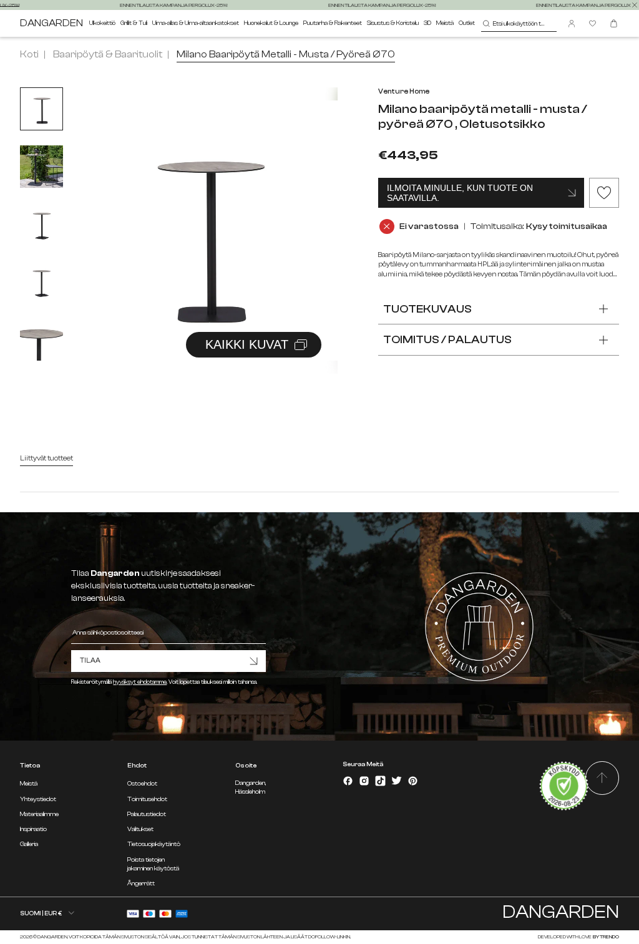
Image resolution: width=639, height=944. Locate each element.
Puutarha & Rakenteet (332, 22)
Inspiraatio (33, 829)
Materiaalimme (39, 814)
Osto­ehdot (142, 783)
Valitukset (140, 829)
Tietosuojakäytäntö (153, 844)
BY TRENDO (605, 937)
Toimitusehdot (147, 799)
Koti (29, 54)
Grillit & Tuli (133, 22)
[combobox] (519, 24)
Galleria (29, 844)
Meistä (445, 22)
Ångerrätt (141, 883)
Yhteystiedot (38, 799)
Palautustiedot (146, 814)
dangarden (51, 23)
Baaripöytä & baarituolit (107, 54)
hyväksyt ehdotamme (140, 682)
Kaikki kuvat (246, 344)
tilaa (90, 660)
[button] (312, 217)
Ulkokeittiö (102, 22)
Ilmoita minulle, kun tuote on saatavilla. (460, 193)
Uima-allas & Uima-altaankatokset (195, 22)
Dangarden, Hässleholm (250, 787)
